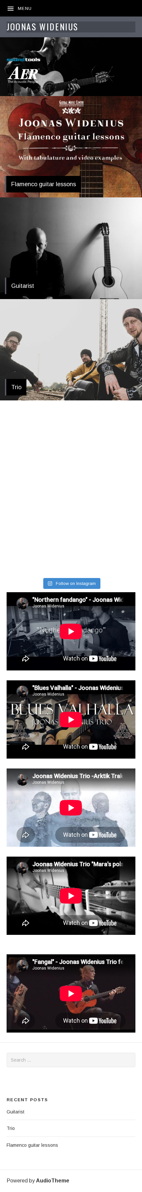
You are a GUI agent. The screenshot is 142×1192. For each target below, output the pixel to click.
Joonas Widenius (42, 26)
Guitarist (22, 286)
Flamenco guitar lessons (43, 184)
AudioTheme (52, 1180)
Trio (16, 387)
